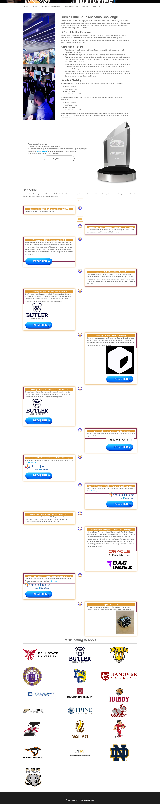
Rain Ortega (32, 462)
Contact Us (95, 6)
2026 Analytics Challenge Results (45, 6)
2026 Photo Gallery (71, 6)
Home (26, 6)
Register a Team (59, 158)
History (84, 6)
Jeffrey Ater (53, 581)
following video (42, 151)
